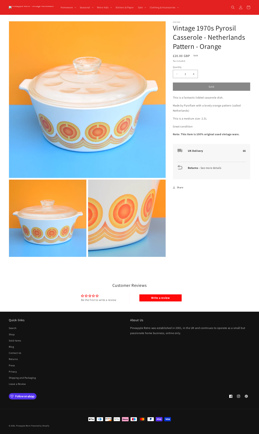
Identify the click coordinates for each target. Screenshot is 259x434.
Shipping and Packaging (22, 377)
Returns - (194, 168)
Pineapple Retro (23, 425)
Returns (13, 359)
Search (13, 328)
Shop (12, 334)
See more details (211, 168)
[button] (68, 7)
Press (12, 365)
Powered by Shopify (40, 425)
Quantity (177, 67)
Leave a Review (17, 384)
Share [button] (180, 187)
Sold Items (15, 340)
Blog (11, 346)
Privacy (13, 371)
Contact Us (15, 352)
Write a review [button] (160, 298)
